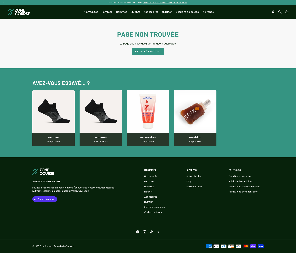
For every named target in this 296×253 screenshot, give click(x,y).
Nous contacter (195, 186)
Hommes (121, 12)
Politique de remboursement (244, 186)
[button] (286, 12)
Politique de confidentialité (243, 191)
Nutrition (167, 12)
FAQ (189, 181)
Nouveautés (91, 12)
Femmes (107, 12)
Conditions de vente (240, 176)
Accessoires (151, 12)
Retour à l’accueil (148, 51)
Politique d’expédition (240, 181)
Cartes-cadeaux (153, 212)
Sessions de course (187, 12)
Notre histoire (194, 176)
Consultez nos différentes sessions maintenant (165, 2)
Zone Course (46, 246)
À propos (208, 12)
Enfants (135, 12)
